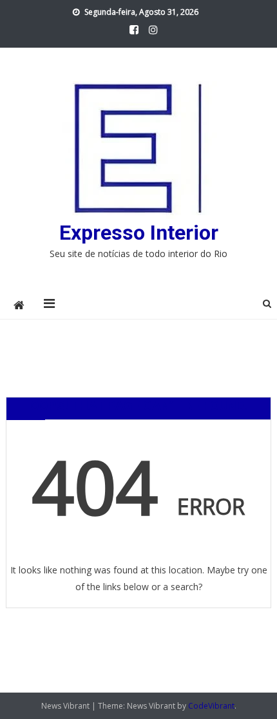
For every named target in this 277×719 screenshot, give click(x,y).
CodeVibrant (211, 705)
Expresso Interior (138, 232)
